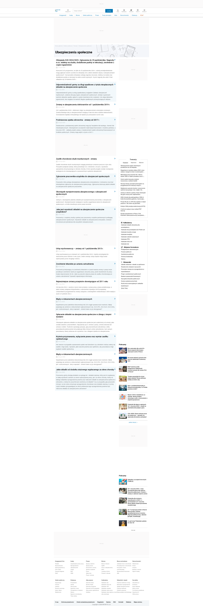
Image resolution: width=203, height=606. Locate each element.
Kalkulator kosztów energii (128, 232)
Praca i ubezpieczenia (107, 567)
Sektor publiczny (87, 15)
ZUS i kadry (58, 569)
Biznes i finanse (105, 563)
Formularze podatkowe (138, 590)
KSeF (142, 15)
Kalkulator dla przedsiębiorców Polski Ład (133, 229)
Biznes (78, 15)
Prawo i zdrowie (90, 575)
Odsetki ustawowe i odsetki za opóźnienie (133, 264)
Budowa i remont (136, 569)
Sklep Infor (88, 573)
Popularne (125, 162)
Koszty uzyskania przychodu (129, 281)
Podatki (57, 563)
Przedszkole (74, 582)
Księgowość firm (59, 561)
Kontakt (121, 602)
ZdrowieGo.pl (135, 582)
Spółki (103, 565)
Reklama (128, 602)
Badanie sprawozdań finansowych (130, 276)
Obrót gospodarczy (60, 567)
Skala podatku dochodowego (124, 592)
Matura (72, 592)
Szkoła (72, 584)
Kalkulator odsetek (106, 588)
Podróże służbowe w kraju (123, 582)
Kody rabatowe (136, 586)
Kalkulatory (127, 223)
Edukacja (134, 15)
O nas (56, 602)
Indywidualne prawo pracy (77, 563)
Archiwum (134, 584)
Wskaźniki (127, 262)
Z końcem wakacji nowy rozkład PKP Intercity (131, 209)
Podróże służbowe (121, 588)
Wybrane (141, 162)
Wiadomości (135, 563)
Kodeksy (88, 592)
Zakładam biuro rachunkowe (124, 563)
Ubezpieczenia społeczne (85, 46)
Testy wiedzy (74, 596)
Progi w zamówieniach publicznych (131, 274)
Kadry (71, 15)
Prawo (97, 15)
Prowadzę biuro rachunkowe (124, 565)
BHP (72, 571)
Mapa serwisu (138, 602)
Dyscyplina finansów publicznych (130, 278)
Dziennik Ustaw (90, 582)
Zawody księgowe (59, 571)
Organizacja (58, 582)
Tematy (75, 46)
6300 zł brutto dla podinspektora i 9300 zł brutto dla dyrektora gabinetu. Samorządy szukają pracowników (132, 198)
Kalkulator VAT (105, 586)
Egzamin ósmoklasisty (76, 594)
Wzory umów (135, 588)
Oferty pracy (135, 594)
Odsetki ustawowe (121, 590)
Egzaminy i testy (75, 588)
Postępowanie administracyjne (129, 249)
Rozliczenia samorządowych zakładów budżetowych (132, 285)
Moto (115, 15)
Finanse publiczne (126, 252)
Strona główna (58, 46)
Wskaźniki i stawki (122, 580)
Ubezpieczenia (74, 567)
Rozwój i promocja (59, 588)
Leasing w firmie (106, 571)
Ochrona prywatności (67, 602)
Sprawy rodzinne (90, 563)
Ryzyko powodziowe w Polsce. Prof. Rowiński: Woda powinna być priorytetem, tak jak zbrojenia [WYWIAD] (132, 214)
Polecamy (122, 476)
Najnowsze (133, 162)
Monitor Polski (89, 584)
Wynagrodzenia (74, 565)
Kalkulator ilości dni (126, 241)
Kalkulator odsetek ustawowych (130, 236)
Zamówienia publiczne (127, 254)
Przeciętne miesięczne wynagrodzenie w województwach (132, 270)
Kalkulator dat (125, 244)
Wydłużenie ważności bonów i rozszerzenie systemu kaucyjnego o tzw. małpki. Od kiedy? (133, 189)
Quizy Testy (124, 288)
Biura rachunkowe (122, 561)
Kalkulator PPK (125, 239)
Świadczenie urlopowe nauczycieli (131, 267)
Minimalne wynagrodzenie (123, 584)
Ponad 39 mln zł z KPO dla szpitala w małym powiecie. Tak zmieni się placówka (133, 202)
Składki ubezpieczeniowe (123, 586)
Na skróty (135, 580)
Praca (87, 571)
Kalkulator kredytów (126, 234)
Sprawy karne (89, 565)
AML (118, 573)
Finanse (134, 567)
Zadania (57, 586)
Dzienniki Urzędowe (91, 586)
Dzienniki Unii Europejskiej (92, 588)
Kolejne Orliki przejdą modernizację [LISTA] (133, 206)
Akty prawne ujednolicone (92, 590)
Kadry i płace (58, 590)
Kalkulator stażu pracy (107, 590)
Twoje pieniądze (106, 15)
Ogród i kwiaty (136, 571)
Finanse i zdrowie (106, 573)
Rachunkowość (59, 565)
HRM (72, 573)
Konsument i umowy (91, 567)
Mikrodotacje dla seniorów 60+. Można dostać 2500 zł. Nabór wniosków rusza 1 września (132, 175)
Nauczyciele (74, 586)
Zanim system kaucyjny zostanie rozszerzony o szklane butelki (130, 180)
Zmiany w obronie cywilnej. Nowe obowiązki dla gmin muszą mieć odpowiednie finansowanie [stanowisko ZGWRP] (133, 193)
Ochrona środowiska (127, 256)
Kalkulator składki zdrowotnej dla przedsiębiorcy (130, 226)
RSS (114, 602)
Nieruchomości (124, 15)
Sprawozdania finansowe (123, 571)
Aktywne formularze (131, 247)
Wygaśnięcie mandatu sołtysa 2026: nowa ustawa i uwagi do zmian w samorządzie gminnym (132, 171)
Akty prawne (89, 580)
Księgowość (62, 15)
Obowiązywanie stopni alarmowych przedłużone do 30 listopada (131, 166)
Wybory (123, 259)
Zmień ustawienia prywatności (86, 602)
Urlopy (72, 569)
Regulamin (100, 602)
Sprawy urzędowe (90, 569)
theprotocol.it (135, 592)
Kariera (108, 602)
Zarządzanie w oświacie (77, 590)
